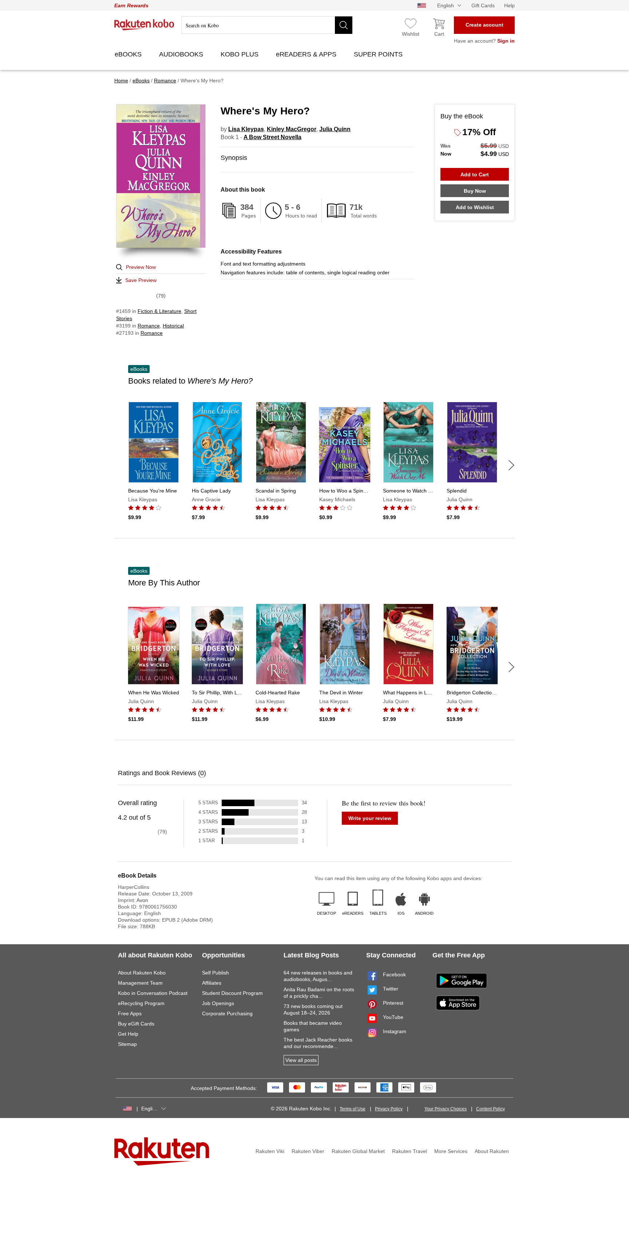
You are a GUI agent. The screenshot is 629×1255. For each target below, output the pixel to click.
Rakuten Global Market (358, 1151)
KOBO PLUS (240, 54)
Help (509, 5)
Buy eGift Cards (136, 1024)
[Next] (511, 465)
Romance (149, 326)
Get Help (128, 1034)
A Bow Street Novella (272, 137)
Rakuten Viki (270, 1151)
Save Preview (141, 280)
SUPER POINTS (379, 54)
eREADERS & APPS (307, 54)
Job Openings (218, 1003)
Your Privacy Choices (445, 1108)
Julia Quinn (335, 129)
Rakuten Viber (308, 1151)
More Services (450, 1151)
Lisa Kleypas (246, 129)
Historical (173, 326)
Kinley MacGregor (291, 129)
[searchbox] (267, 25)
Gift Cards (483, 5)
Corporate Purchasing (227, 1013)
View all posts (301, 1060)
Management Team (140, 983)
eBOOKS (129, 54)
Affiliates (211, 983)
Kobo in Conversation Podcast (152, 993)
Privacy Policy (389, 1108)
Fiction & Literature (159, 311)
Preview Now (141, 267)
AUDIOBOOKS (182, 54)
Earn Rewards (131, 5)
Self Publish (215, 973)
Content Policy (490, 1108)
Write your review (369, 818)
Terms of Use (352, 1108)
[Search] (343, 25)
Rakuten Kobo (144, 24)
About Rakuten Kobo (142, 973)
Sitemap (127, 1044)
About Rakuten (492, 1151)
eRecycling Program (141, 1003)
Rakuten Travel (409, 1151)
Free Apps (130, 1013)
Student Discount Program (232, 993)
